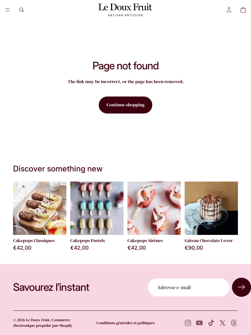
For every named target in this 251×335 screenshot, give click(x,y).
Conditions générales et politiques (125, 323)
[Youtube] (199, 323)
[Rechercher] (21, 10)
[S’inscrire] (241, 287)
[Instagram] (188, 323)
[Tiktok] (211, 323)
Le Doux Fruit (37, 320)
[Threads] (234, 323)
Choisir (61, 224)
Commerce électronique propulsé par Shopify (42, 322)
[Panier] (243, 10)
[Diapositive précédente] (134, 208)
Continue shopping (125, 104)
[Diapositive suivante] (173, 208)
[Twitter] (222, 323)
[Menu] (7, 9)
